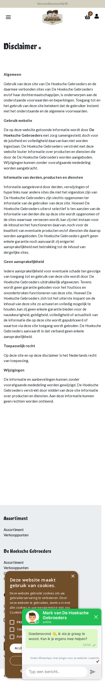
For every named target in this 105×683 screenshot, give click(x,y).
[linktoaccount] (96, 16)
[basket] (87, 17)
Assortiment (14, 529)
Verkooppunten (16, 535)
